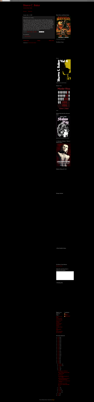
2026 (58, 337)
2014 (58, 354)
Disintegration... (60, 374)
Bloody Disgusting (59, 331)
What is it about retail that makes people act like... (63, 373)
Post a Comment (28, 36)
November (60, 364)
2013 (58, 355)
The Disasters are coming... (63, 383)
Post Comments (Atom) (32, 42)
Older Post (51, 40)
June (59, 368)
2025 (58, 338)
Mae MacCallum (59, 332)
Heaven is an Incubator (58, 322)
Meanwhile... (30, 11)
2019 (58, 347)
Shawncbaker (67, 316)
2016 (58, 351)
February (60, 390)
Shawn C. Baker (31, 5)
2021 (58, 344)
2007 (58, 393)
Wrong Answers (59, 323)
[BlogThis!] (40, 31)
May (59, 369)
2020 (58, 345)
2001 (58, 395)
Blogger (53, 399)
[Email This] (39, 31)
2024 (58, 340)
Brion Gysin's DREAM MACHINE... (64, 384)
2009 (58, 361)
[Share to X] (41, 31)
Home (38, 40)
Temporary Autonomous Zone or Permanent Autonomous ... (63, 379)
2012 (58, 357)
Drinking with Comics (58, 325)
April (59, 387)
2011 (58, 358)
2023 (58, 341)
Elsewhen (25, 11)
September (60, 365)
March (59, 389)
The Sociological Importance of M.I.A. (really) (63, 377)
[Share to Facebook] (42, 31)
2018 (58, 348)
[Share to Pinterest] (43, 31)
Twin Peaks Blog (59, 318)
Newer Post (26, 40)
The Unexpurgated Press (58, 329)
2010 (58, 360)
